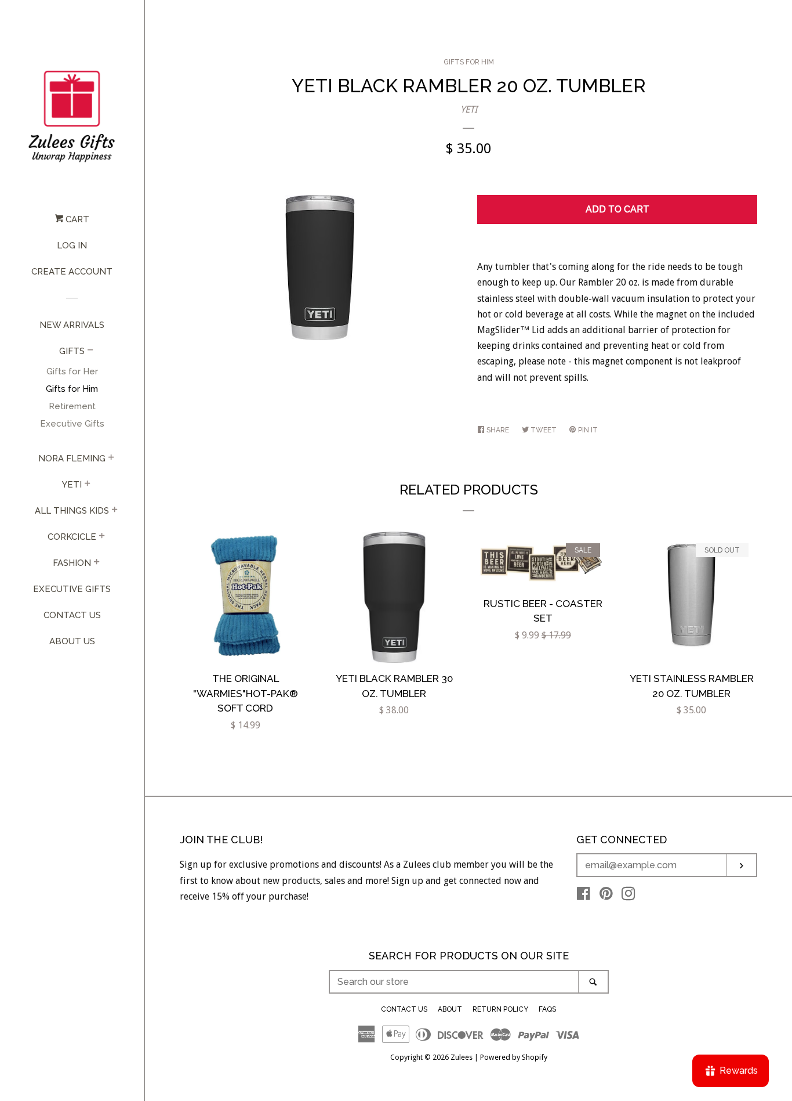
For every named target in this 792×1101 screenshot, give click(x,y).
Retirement (72, 406)
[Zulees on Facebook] (583, 895)
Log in (72, 245)
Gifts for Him (72, 389)
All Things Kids (72, 511)
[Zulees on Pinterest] (606, 895)
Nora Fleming (72, 458)
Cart (76, 219)
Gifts (72, 351)
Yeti (72, 484)
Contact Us (72, 615)
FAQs (547, 1009)
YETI (468, 109)
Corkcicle (72, 537)
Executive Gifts (72, 423)
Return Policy (500, 1009)
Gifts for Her (72, 371)
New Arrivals (71, 325)
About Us (72, 641)
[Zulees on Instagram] (628, 895)
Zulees (462, 1057)
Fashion (72, 563)
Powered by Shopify (513, 1057)
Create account (71, 271)
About (450, 1009)
